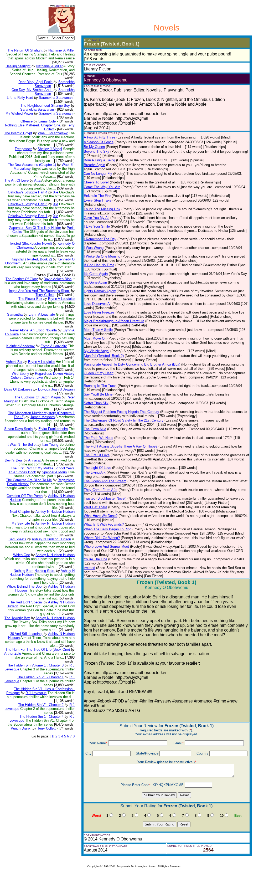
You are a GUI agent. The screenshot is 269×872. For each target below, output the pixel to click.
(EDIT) (96, 39)
